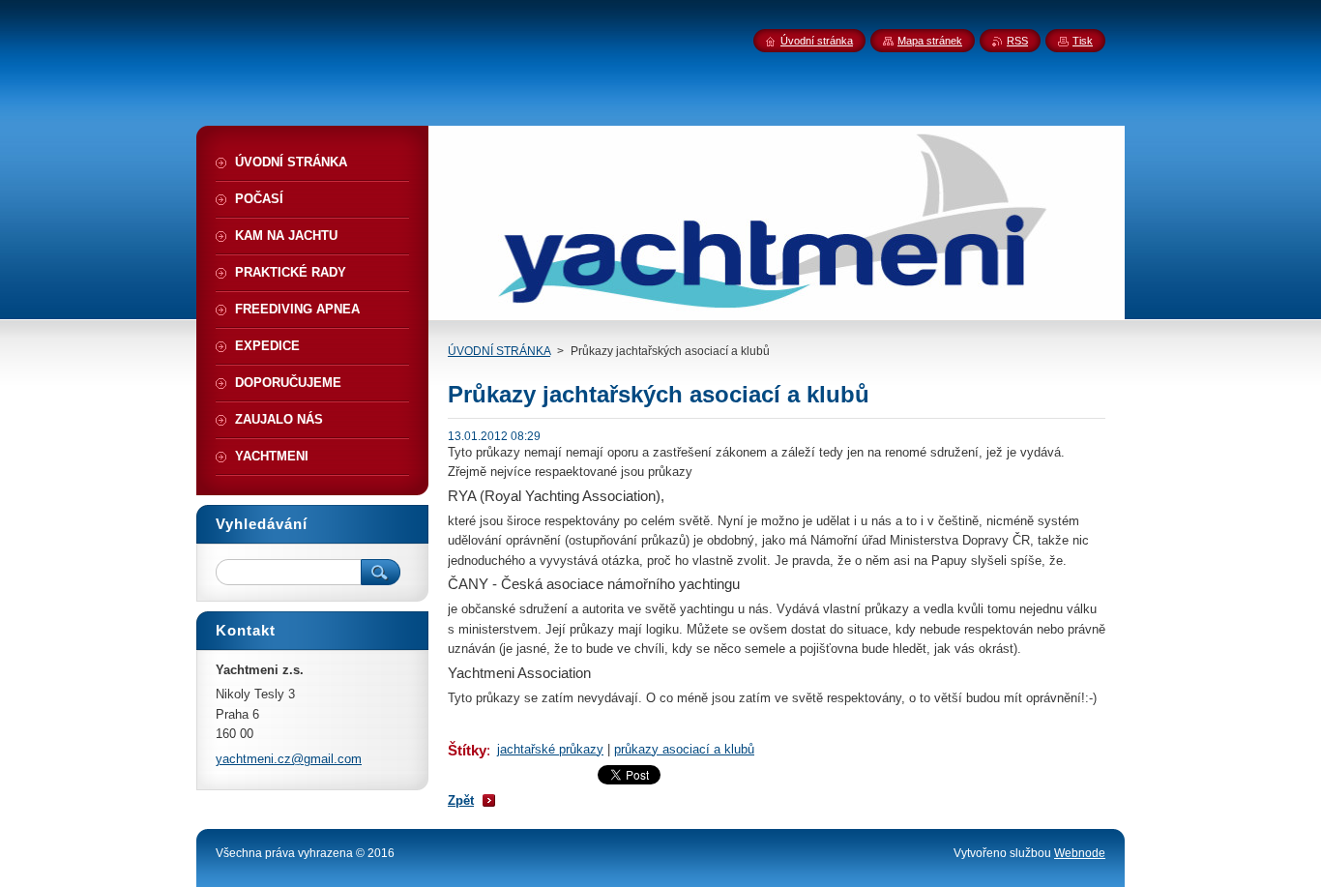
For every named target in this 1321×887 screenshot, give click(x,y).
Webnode (1079, 853)
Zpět (461, 800)
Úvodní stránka (816, 40)
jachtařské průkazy (550, 749)
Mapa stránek (929, 40)
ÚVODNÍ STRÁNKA (499, 351)
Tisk (1082, 40)
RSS (1017, 40)
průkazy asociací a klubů (684, 749)
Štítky (467, 750)
